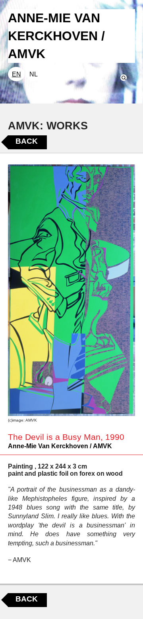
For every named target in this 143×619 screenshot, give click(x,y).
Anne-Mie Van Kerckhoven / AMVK (60, 446)
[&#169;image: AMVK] (71, 290)
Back (26, 141)
